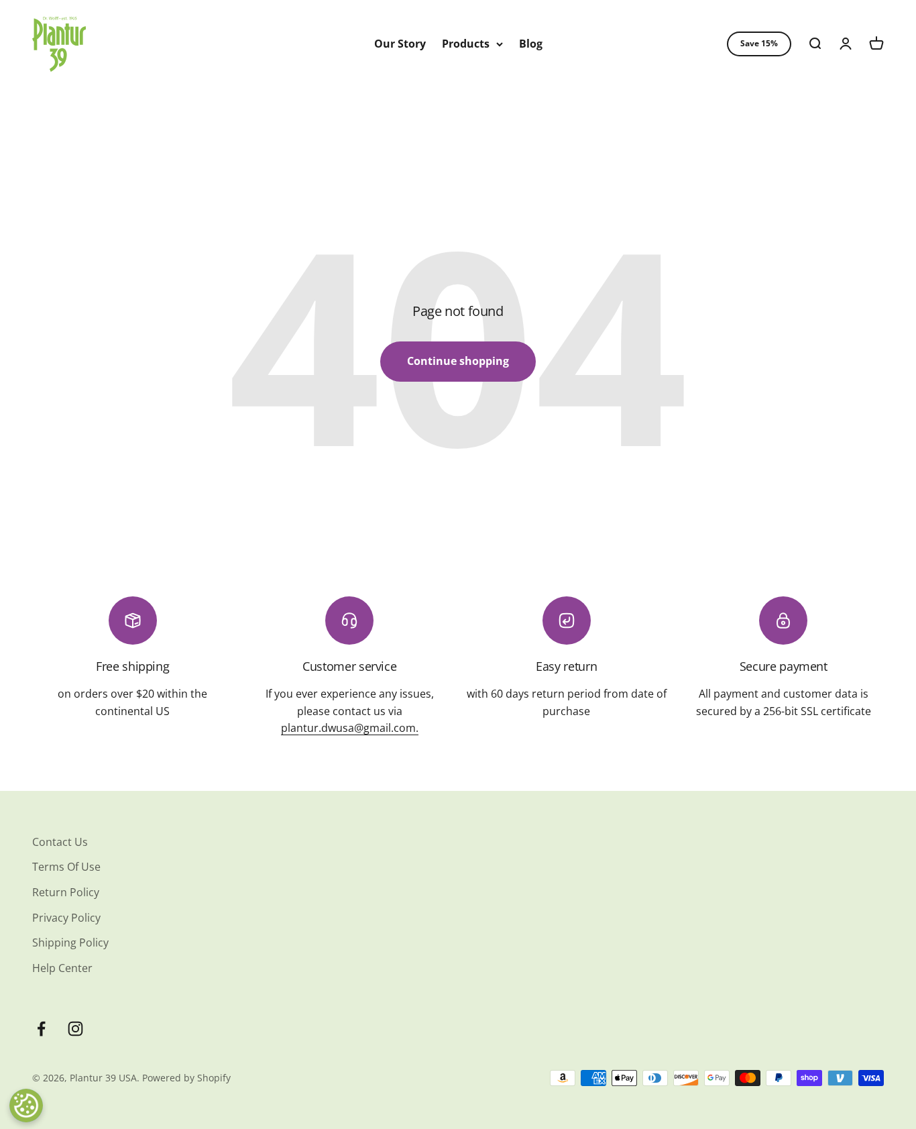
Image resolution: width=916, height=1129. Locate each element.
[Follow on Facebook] (41, 1029)
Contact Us (60, 842)
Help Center (62, 968)
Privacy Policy (66, 917)
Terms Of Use (66, 866)
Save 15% (759, 43)
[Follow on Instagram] (75, 1029)
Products (466, 43)
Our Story (400, 43)
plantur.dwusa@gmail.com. (349, 727)
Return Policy (65, 892)
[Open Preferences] (26, 1105)
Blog (530, 43)
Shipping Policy (70, 942)
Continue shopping (458, 361)
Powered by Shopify (186, 1077)
